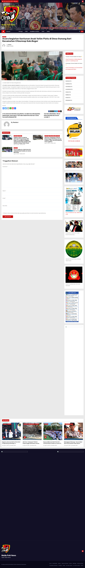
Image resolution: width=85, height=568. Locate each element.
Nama (4, 190)
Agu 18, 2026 (47, 143)
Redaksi (9, 44)
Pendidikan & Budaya (34, 31)
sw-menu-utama (69, 565)
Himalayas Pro (69, 100)
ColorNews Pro (69, 86)
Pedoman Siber (80, 563)
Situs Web (5, 205)
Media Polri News (8, 25)
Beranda (8, 31)
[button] (79, 31)
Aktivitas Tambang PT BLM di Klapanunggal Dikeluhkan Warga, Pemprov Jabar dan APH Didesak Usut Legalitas (53, 139)
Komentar (5, 166)
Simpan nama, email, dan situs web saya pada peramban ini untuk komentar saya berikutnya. (25, 213)
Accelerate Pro (69, 89)
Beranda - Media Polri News (72, 314)
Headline (4, 36)
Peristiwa (60, 565)
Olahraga (21, 31)
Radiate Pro (68, 94)
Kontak (70, 563)
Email (4, 198)
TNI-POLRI (57, 135)
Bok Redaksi (55, 563)
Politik (26, 31)
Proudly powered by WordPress (7, 564)
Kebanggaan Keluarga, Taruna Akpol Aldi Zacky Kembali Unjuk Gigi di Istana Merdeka (73, 443)
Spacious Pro (68, 81)
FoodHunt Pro (69, 83)
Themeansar (23, 564)
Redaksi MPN (22, 144)
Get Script (68, 321)
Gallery (48, 31)
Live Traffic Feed (72, 292)
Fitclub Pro (68, 97)
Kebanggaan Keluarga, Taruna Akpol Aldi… (71, 320)
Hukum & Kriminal (52, 135)
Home (50, 563)
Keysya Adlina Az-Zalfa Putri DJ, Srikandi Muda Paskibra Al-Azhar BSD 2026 (22, 151)
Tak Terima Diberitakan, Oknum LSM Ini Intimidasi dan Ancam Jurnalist (52, 115)
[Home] (3, 31)
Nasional (19, 135)
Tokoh (43, 31)
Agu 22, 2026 (16, 144)
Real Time (71, 321)
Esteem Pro (68, 92)
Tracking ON (75, 321)
